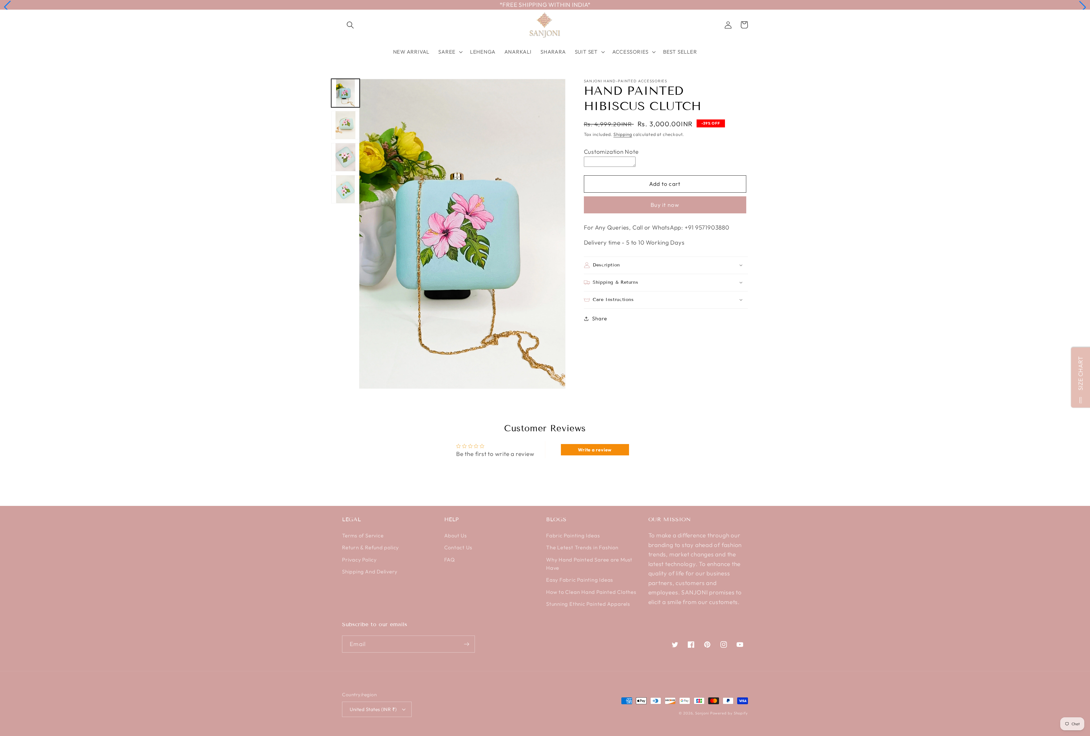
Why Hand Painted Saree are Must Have (589, 563)
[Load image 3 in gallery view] (345, 157)
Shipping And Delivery (369, 571)
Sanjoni (702, 713)
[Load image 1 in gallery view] (345, 93)
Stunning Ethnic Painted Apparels (588, 604)
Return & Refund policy (370, 547)
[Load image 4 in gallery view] (345, 189)
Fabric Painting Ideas (573, 535)
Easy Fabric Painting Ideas (579, 580)
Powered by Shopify (729, 713)
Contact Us (458, 547)
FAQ (449, 559)
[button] (7, 7)
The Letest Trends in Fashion (582, 547)
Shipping (622, 134)
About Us (455, 535)
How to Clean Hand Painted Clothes (591, 592)
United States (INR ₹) (373, 709)
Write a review (595, 450)
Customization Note (611, 151)
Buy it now (665, 204)
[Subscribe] (466, 644)
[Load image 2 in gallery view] (345, 125)
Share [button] (599, 318)
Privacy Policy (359, 559)
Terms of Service (362, 535)
